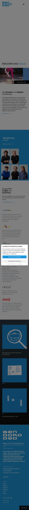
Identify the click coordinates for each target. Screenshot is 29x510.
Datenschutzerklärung (11, 264)
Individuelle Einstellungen (14, 261)
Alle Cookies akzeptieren (14, 257)
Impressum (19, 264)
